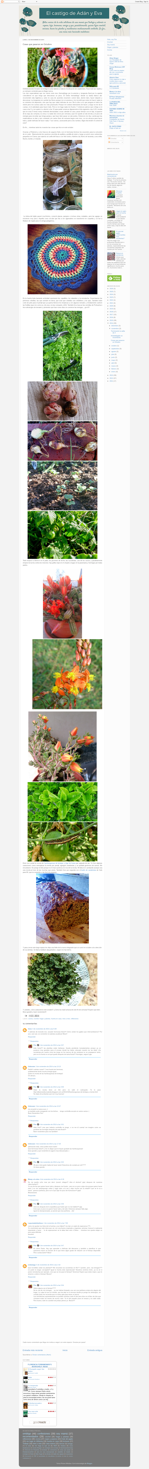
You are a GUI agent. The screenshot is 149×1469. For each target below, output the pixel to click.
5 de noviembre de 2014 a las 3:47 (52, 1245)
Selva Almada (33, 1413)
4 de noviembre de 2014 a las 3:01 (52, 1124)
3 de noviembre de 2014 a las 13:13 (48, 1066)
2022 (112, 300)
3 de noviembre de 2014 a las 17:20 (48, 1144)
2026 (112, 288)
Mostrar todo (123, 130)
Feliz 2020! (113, 105)
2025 (112, 291)
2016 (112, 317)
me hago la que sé (42, 1446)
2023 (112, 297)
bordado (44, 1450)
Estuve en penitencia (119, 254)
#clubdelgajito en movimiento (117, 336)
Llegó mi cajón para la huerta (121, 212)
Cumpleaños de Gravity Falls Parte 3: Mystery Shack (117, 121)
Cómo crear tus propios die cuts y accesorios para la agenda (117, 72)
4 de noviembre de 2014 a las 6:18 (52, 1179)
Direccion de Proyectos (32, 1450)
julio (113, 354)
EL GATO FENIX (115, 126)
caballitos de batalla (63, 1452)
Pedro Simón (33, 1387)
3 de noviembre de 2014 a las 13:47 (48, 1106)
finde (31, 1454)
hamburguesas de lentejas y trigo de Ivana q (60, 863)
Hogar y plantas (112, 47)
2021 (112, 303)
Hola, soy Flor (112, 39)
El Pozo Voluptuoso (117, 97)
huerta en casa (56, 1019)
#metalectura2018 (28, 1452)
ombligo (27, 1433)
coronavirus (53, 1450)
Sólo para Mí (114, 86)
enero (113, 371)
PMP (35, 1456)
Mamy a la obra (33, 1179)
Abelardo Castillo (33, 1373)
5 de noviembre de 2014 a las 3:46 (52, 1204)
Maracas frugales (119, 192)
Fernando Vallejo (34, 1405)
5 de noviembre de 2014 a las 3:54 (52, 1285)
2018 (112, 312)
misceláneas (51, 1456)
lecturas (66, 1441)
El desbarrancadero (35, 1403)
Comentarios (114, 142)
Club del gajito (67, 1439)
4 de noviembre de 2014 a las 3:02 (52, 1162)
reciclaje (55, 1448)
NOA (55, 1446)
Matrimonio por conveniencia (112, 175)
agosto (113, 351)
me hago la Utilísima (34, 1441)
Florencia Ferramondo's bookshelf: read (40, 1365)
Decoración (28, 1456)
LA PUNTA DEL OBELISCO (115, 102)
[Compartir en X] (34, 1016)
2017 (112, 314)
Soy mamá (111, 45)
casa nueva (50, 1443)
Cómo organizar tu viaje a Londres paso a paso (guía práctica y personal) (118, 81)
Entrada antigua (94, 1350)
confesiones (43, 1433)
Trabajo (26, 1443)
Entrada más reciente (33, 1350)
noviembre (115, 328)
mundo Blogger (37, 1448)
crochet (36, 1019)
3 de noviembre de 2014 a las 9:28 (44, 1029)
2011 (111, 381)
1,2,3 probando (114, 88)
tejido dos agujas (58, 1454)
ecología (25, 1454)
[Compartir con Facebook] (36, 1016)
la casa (28, 1446)
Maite (30, 1377)
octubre (114, 346)
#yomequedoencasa (67, 1448)
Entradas (113, 138)
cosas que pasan (65, 1450)
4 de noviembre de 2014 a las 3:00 (52, 1087)
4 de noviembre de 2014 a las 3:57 (52, 1045)
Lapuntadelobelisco (35, 1223)
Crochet (110, 42)
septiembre (115, 349)
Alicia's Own (114, 77)
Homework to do (115, 93)
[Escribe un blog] (32, 1016)
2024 (112, 294)
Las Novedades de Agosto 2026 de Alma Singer (116, 61)
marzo (113, 366)
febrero (114, 369)
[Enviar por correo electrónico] (30, 1016)
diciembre (115, 326)
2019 (112, 309)
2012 (112, 378)
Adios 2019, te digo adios (118, 112)
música (63, 1446)
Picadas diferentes (115, 98)
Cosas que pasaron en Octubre (117, 341)
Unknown (31, 1066)
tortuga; (70, 1443)
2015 (112, 320)
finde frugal (39, 1454)
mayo (113, 360)
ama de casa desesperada (45, 1452)
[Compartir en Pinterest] (38, 1016)
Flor (34, 1045)
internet (61, 1443)
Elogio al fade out (115, 128)
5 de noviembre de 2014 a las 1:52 (48, 1265)
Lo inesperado (33, 1385)
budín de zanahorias (88, 870)
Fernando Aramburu (35, 1379)
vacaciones (69, 1454)
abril (113, 363)
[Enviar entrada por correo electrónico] (25, 1015)
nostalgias (48, 1448)
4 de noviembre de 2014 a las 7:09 (56, 1223)
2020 (112, 306)
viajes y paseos (51, 1439)
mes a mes (66, 1019)
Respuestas (34, 1041)
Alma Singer (114, 58)
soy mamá (62, 1433)
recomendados (30, 1436)
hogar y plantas (45, 1019)
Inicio (65, 1350)
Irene (30, 1029)
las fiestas (48, 1454)
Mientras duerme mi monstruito (117, 116)
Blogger (89, 1463)
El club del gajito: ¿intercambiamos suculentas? (120, 235)
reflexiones (74, 1019)
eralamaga (32, 1265)
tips (65, 1456)
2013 (112, 375)
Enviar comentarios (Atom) (42, 1355)
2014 (112, 323)
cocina (30, 1019)
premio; (59, 1456)
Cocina (109, 50)
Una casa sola (33, 1411)
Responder (32, 1037)
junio (113, 357)
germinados (42, 1456)
